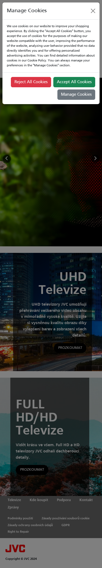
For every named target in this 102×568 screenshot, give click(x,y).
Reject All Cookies (31, 82)
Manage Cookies (76, 94)
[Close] (93, 11)
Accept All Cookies (74, 82)
